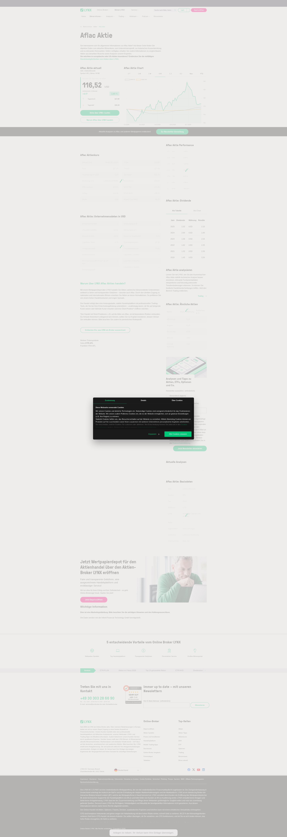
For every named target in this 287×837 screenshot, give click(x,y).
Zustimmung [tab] (110, 400)
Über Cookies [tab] (177, 400)
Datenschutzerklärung (147, 427)
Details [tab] (143, 400)
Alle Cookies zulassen (178, 434)
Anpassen (152, 434)
